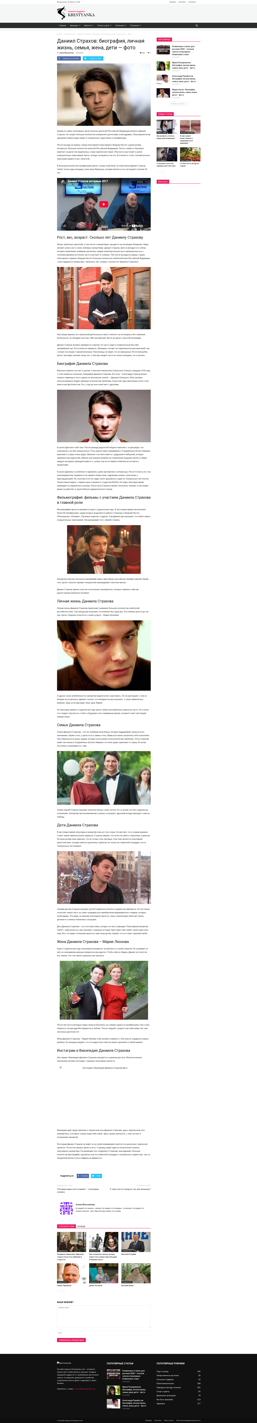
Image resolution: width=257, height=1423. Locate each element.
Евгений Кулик (127, 1285)
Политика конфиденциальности (188, 1420)
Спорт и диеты (163, 1391)
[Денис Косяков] (103, 1273)
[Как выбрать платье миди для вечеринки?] (167, 127)
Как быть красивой (187, 132)
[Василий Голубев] (136, 1242)
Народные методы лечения (169, 1387)
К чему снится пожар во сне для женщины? (130, 1189)
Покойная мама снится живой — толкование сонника (78, 1190)
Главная (62, 25)
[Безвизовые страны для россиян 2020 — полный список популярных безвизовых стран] (163, 49)
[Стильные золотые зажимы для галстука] (167, 154)
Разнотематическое (165, 1383)
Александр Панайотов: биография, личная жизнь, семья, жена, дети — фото (184, 78)
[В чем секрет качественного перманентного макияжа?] (190, 127)
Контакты (182, 2)
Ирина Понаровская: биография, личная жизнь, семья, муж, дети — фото (184, 65)
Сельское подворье (165, 1379)
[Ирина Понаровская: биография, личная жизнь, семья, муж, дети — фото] (163, 66)
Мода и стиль (161, 132)
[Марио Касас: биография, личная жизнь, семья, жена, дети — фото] (163, 93)
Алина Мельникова (66, 53)
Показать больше (177, 104)
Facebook (192, 2)
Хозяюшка (119, 25)
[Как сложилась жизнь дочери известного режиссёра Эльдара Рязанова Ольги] (103, 1242)
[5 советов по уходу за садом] (190, 154)
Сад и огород (185, 160)
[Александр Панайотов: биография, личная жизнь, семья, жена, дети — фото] (163, 79)
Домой (59, 34)
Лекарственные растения (168, 1375)
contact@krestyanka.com (84, 1389)
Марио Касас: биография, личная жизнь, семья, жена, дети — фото (184, 92)
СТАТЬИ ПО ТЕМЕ (66, 1226)
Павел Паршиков (64, 1285)
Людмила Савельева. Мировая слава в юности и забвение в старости (70, 1257)
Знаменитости (70, 34)
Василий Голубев (128, 1254)
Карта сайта (169, 1420)
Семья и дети (103, 25)
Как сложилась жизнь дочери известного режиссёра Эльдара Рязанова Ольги (103, 1257)
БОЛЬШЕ (81, 1226)
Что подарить (162, 160)
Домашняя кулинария (166, 1395)
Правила (172, 2)
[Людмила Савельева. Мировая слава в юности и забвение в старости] (71, 1242)
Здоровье (74, 25)
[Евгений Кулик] (136, 1273)
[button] (197, 26)
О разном (134, 25)
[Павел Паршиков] (71, 1273)
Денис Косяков (95, 1285)
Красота (87, 25)
